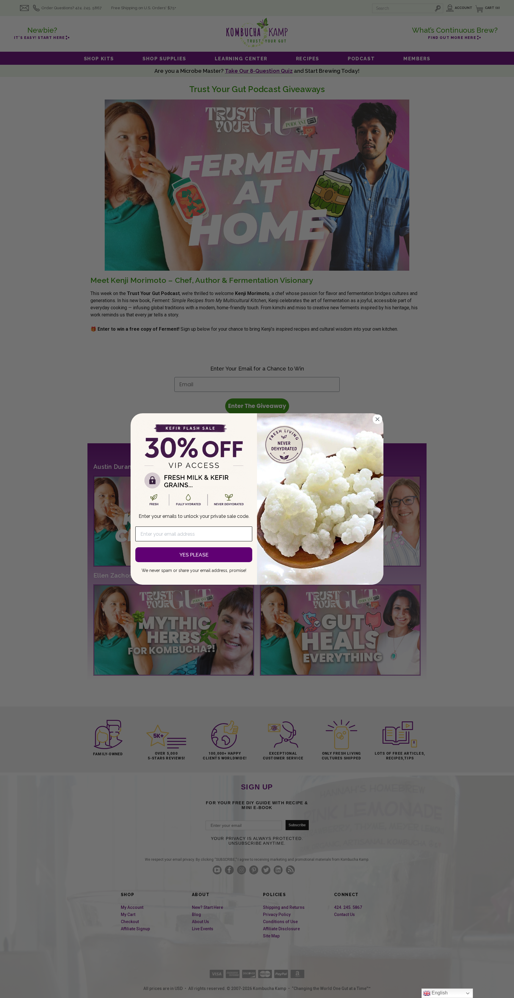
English (439, 992)
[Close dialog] (377, 419)
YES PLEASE (194, 555)
